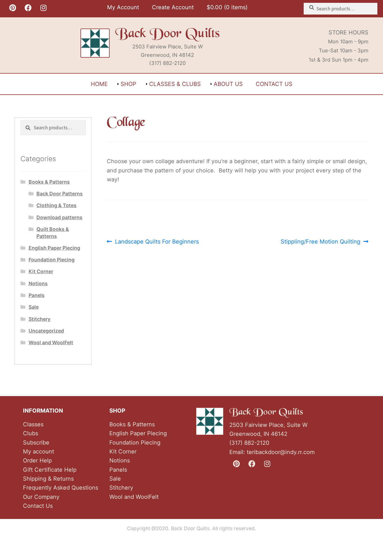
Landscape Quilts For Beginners (157, 242)
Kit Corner (41, 271)
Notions (38, 283)
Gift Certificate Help (50, 469)
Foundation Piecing (52, 260)
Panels (37, 295)
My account (38, 451)
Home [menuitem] (99, 84)
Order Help (37, 460)
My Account (123, 7)
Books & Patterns (49, 182)
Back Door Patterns (59, 194)
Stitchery (39, 319)
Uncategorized (46, 331)
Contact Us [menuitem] (274, 84)
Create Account (173, 7)
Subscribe (36, 442)
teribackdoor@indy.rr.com (281, 452)
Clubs (30, 433)
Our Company (41, 496)
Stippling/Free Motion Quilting (320, 242)
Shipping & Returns (48, 478)
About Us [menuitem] (228, 84)
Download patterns (59, 217)
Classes (33, 424)
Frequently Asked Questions (60, 487)
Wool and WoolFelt (51, 342)
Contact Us (38, 505)
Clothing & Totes (56, 205)
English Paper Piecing (54, 248)
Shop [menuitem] (128, 84)
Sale (34, 307)
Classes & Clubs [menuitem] (175, 84)
